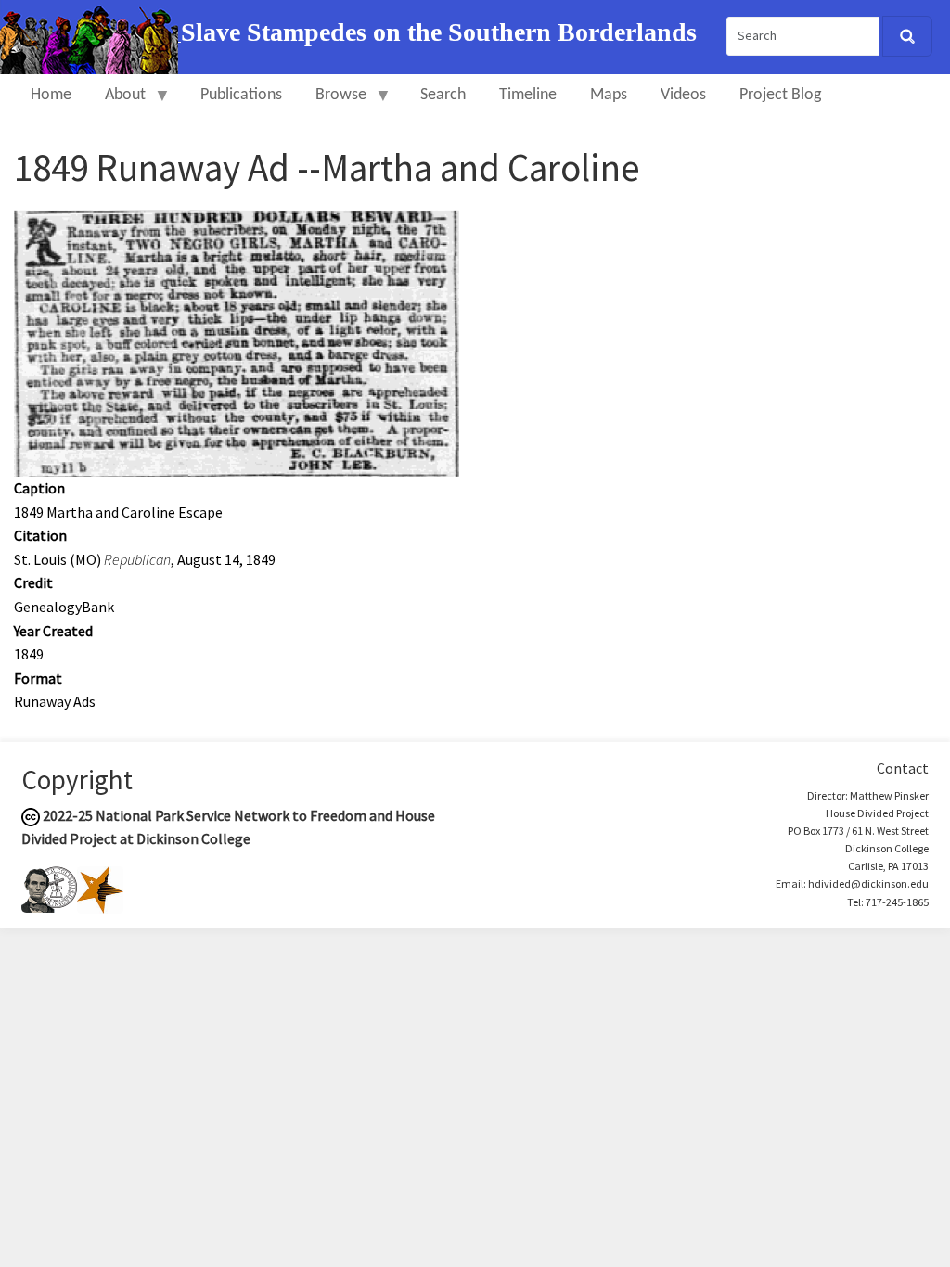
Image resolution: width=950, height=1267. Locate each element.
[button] (236, 341)
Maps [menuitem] (608, 95)
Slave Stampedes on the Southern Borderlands (439, 32)
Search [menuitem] (443, 95)
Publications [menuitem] (241, 95)
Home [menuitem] (51, 95)
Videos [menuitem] (683, 95)
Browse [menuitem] (332, 103)
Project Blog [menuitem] (780, 95)
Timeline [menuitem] (528, 95)
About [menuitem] (117, 103)
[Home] (90, 35)
